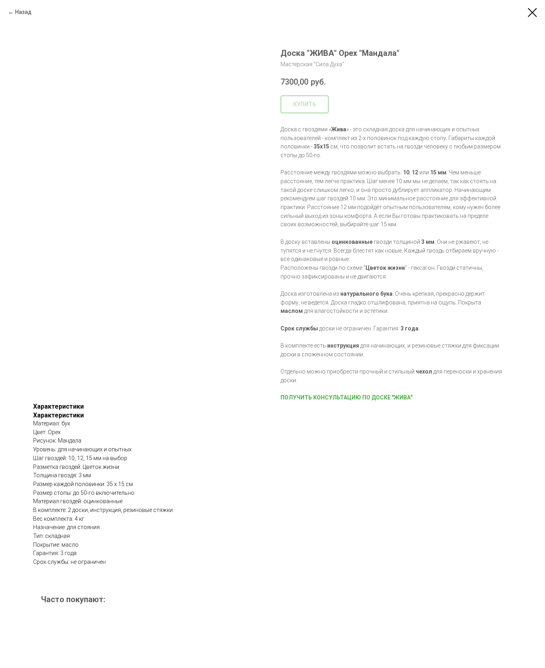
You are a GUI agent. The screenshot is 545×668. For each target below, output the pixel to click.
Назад (23, 12)
